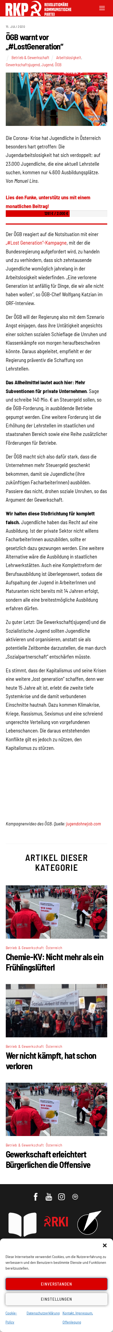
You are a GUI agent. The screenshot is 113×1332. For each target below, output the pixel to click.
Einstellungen (56, 1299)
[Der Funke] (35, 14)
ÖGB (58, 64)
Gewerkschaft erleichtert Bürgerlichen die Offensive (48, 1159)
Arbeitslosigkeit (68, 57)
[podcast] (75, 1194)
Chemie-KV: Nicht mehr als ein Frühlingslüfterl (54, 961)
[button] (105, 1245)
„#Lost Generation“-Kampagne (36, 242)
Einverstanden (56, 1283)
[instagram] (62, 1194)
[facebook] (36, 1194)
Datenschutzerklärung (43, 1313)
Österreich (54, 947)
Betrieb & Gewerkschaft (30, 57)
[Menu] (102, 7)
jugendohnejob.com (83, 823)
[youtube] (49, 1194)
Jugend (47, 64)
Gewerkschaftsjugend (23, 64)
